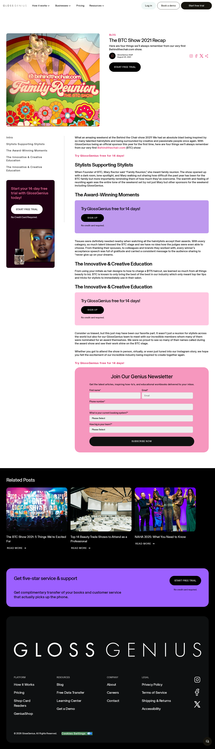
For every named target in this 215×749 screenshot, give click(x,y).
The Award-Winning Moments (26, 150)
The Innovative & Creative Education (24, 159)
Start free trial (125, 67)
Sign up (92, 217)
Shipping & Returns (156, 701)
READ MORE (15, 548)
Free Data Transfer (70, 692)
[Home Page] (15, 5)
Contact (113, 701)
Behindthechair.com (111, 147)
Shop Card (22, 703)
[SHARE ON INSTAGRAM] (191, 56)
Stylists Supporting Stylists (25, 144)
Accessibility (151, 709)
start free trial (185, 580)
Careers (113, 692)
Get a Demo (66, 709)
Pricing (80, 5)
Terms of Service (154, 692)
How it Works (24, 684)
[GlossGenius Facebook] (197, 692)
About (111, 684)
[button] (41, 5)
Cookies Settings (73, 733)
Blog (60, 684)
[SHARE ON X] (202, 56)
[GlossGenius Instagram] (197, 680)
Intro (9, 137)
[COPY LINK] (207, 56)
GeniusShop (23, 713)
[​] (207, 741)
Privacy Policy (152, 684)
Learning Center (69, 701)
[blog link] (36, 518)
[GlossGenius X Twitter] (197, 704)
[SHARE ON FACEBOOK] (196, 56)
